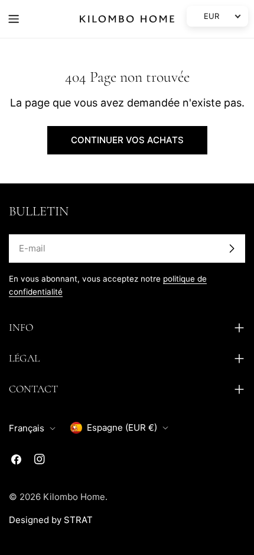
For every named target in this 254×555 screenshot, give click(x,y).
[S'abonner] (231, 248)
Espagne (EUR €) (122, 427)
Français (26, 428)
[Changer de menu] (13, 19)
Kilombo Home (74, 496)
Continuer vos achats (127, 140)
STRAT (78, 519)
